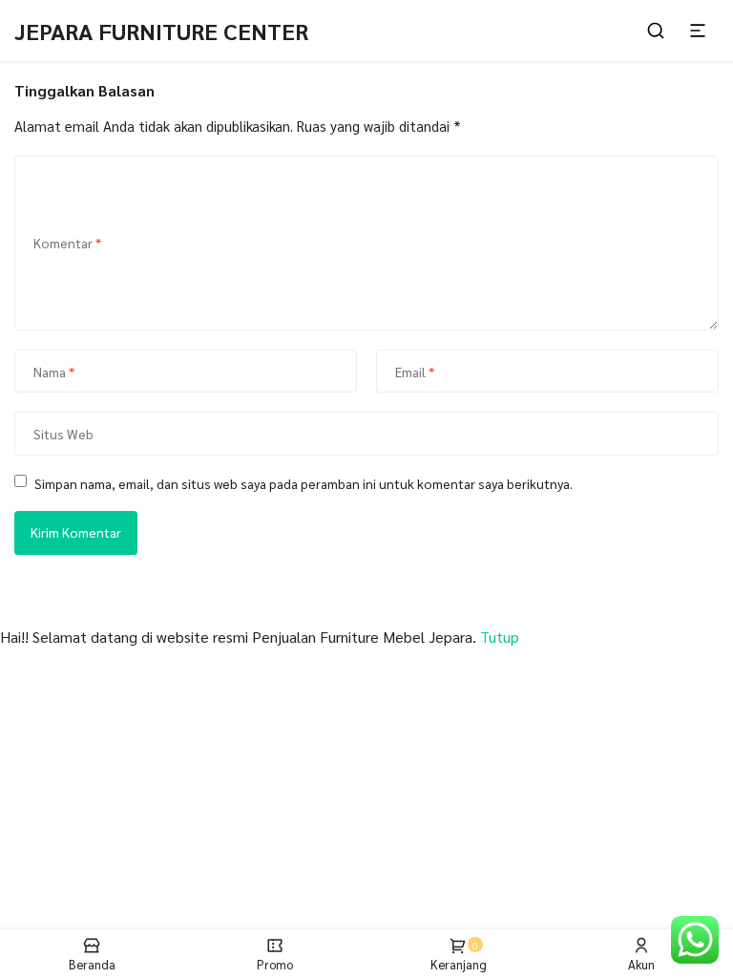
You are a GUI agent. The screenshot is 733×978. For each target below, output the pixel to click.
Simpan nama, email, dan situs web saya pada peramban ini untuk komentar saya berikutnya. (303, 483)
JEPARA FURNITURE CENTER (161, 30)
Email (414, 371)
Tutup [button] (499, 637)
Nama (53, 371)
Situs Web (63, 433)
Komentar (67, 242)
